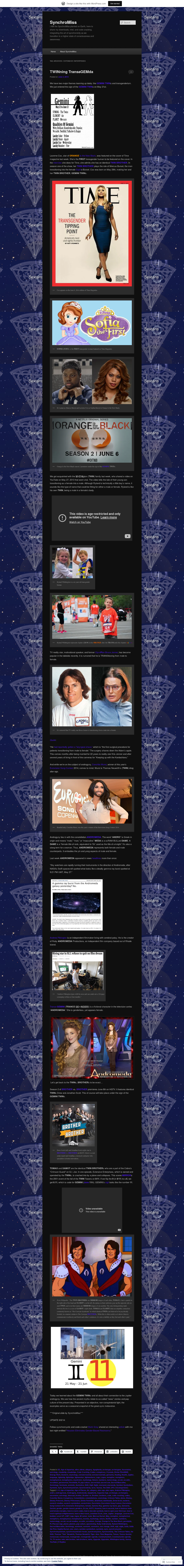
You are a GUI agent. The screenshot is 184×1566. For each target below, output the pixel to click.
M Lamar (83, 1516)
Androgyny (71, 1492)
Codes (92, 1472)
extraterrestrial (85, 1474)
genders (78, 1508)
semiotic (71, 1485)
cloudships (71, 1472)
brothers (102, 1495)
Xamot (128, 1539)
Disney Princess (56, 1500)
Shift (87, 1485)
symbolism (90, 1529)
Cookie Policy (57, 1561)
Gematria (125, 1505)
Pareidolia (73, 1482)
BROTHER (121, 162)
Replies (62, 1542)
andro (52, 1492)
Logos (103, 1477)
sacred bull (95, 1482)
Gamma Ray (97, 1505)
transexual (54, 1536)
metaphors (119, 1477)
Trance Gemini (125, 1534)
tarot (93, 1487)
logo (72, 1516)
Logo (98, 1477)
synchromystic (115, 1529)
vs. (67, 1153)
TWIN (113, 162)
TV (51, 1539)
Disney (129, 1498)
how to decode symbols (93, 1511)
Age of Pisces (80, 1490)
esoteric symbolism (72, 1503)
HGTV (91, 1508)
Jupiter (131, 1474)
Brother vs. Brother (90, 1495)
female (88, 1505)
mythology (87, 1480)
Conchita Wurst (99, 764)
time (97, 1534)
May (107, 1516)
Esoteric (64, 1474)
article (121, 1426)
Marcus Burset (99, 1516)
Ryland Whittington (119, 1524)
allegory (88, 1469)
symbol (82, 1529)
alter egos (110, 1490)
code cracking (118, 1495)
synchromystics (94, 1531)
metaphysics (67, 1480)
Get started (115, 3)
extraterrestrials (99, 1474)
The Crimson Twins (122, 1531)
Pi (79, 1482)
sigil (107, 1182)
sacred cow (105, 1482)
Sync (60, 1487)
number (115, 1518)
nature (102, 1518)
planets (72, 1524)
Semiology (54, 1485)
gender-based (68, 1508)
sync (106, 1529)
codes (127, 1495)
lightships (70, 1477)
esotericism (86, 1503)
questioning (91, 1524)
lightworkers (90, 1477)
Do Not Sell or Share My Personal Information (112, 1556)
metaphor (111, 1477)
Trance (57, 1006)
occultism (54, 1482)
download (98, 1500)
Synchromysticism (70, 1487)
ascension (54, 1495)
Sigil (91, 1485)
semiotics (95, 1526)
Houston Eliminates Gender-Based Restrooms (88, 1430)
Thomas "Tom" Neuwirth (64, 1534)
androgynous (60, 1492)
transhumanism (104, 1536)
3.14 (58, 1490)
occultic (126, 1480)
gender (59, 1508)
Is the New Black (83, 155)
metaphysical (55, 1480)
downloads (107, 1500)
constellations (91, 1498)
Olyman (100, 652)
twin (63, 1539)
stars (76, 1529)
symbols (99, 1529)
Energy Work (55, 1474)
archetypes (116, 1469)
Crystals (109, 1472)
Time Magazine (106, 1534)
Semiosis (63, 1485)
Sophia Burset (63, 1529)
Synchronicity (85, 1487)
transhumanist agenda (121, 1536)
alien (77, 1469)
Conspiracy (68, 1498)
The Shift (106, 1487)
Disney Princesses (72, 1500)
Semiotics (80, 1485)
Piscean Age (57, 1524)
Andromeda (82, 1492)
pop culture (85, 1482)
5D (59, 1469)
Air (88, 1490)
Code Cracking (83, 1472)
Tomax (116, 1534)
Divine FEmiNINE (121, 1472)
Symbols (53, 1487)
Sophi (78, 169)
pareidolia (127, 1521)
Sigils (96, 1485)
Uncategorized (121, 1487)
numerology (112, 1480)
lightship (61, 1477)
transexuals (64, 1536)
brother (79, 1495)
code (109, 1495)
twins (90, 1539)
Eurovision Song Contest (61, 767)
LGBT (67, 1516)
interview (57, 162)
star (71, 1529)
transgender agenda (89, 1536)
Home (53, 51)
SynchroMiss (63, 22)
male (90, 1516)
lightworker (79, 1477)
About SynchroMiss (68, 51)
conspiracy (101, 1472)
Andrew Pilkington (58, 937)
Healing (118, 1474)
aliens (82, 1469)
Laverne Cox (128, 1513)
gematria (110, 1474)
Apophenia (97, 1469)
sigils (121, 1526)
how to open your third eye (115, 1511)
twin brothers (81, 1539)
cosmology (102, 1498)
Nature (95, 1480)
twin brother (70, 1539)
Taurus (99, 1487)
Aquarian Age (102, 1492)
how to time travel (82, 1513)
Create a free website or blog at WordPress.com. (73, 1556)
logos (77, 1516)
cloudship (62, 1472)
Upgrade (96, 1539)
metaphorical (124, 1516)
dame (123, 1498)
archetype (106, 1469)
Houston (98, 1508)
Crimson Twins (114, 1498)
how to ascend (108, 1508)
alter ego (101, 1490)
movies (86, 1518)
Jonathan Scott (96, 1513)
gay (119, 1505)
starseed (102, 1485)
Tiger (93, 1534)
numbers (102, 1480)
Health (124, 1474)
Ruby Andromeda (104, 1524)
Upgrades (105, 1539)
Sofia (126, 1526)
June (105, 1513)
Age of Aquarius (67, 1469)
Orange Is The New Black (112, 1521)
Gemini (53, 1508)
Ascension (126, 1469)
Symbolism (128, 1485)
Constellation (79, 1498)
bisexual (71, 1495)
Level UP (60, 1516)
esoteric (126, 1500)
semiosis (78, 1526)
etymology (73, 1474)
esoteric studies (56, 1503)
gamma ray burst (110, 1505)
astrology (54, 1472)
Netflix (108, 1518)
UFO (112, 1487)
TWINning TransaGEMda (71, 71)
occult (120, 1480)
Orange (98, 1521)
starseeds (111, 1485)
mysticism (77, 1480)
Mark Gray (93, 1426)
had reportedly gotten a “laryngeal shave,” (73, 746)
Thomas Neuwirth (82, 1534)
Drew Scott (117, 1500)
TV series (57, 1539)
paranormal (63, 1482)
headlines (96, 858)
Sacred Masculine (118, 1482)
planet (66, 1524)
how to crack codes (75, 1511)
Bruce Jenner (111, 652)
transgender (75, 1536)
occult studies (72, 1521)
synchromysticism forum (76, 1531)
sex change (105, 1526)
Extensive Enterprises (75, 1505)
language (53, 1477)
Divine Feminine (87, 1500)
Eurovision (96, 1503)
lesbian (53, 1516)
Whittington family (117, 1539)
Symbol (119, 1485)
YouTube (53, 1542)
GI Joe (85, 1508)
